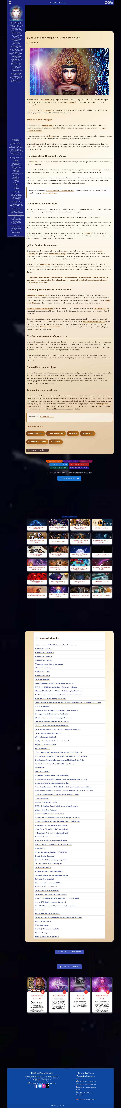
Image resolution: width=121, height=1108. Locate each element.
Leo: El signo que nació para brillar (36, 528)
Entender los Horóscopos (79, 464)
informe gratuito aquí (49, 193)
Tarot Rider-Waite (16, 218)
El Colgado (16, 176)
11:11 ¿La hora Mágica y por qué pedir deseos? (52, 725)
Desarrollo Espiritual (16, 35)
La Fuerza (16, 174)
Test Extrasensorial (16, 231)
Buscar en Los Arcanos (85, 1073)
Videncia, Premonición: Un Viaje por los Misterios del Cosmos (57, 794)
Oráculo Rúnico (16, 62)
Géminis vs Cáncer (101, 528)
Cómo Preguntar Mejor (58, 582)
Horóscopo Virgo (16, 200)
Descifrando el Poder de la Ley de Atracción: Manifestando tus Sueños (60, 760)
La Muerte (16, 177)
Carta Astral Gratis (16, 55)
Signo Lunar (16, 67)
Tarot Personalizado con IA (58, 528)
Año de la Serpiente (42, 706)
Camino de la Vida (16, 153)
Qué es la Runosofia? (42, 748)
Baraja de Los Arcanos (16, 157)
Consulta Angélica (16, 65)
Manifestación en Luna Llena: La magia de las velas (53, 718)
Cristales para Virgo (42, 675)
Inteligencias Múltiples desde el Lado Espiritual (52, 741)
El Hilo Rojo (39, 910)
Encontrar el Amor (16, 32)
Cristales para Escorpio (43, 660)
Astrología (16, 140)
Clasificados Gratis (16, 149)
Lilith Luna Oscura (16, 69)
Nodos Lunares (16, 72)
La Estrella (16, 183)
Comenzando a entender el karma (47, 837)
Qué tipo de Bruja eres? (16, 152)
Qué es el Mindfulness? (43, 921)
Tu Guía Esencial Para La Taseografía (48, 863)
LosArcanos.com (100, 308)
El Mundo (16, 188)
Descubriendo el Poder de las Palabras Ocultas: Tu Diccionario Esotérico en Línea (64, 790)
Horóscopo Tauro (16, 194)
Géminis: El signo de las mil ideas (80, 541)
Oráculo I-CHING (16, 63)
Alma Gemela (16, 211)
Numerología (16, 229)
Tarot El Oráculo (16, 26)
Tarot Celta (16, 36)
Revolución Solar (16, 56)
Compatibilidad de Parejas (16, 212)
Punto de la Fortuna (16, 70)
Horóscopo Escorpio (16, 203)
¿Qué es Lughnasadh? (43, 867)
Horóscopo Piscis (16, 208)
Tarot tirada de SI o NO (16, 49)
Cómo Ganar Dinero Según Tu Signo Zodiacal (51, 829)
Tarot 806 (16, 235)
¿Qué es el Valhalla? (42, 679)
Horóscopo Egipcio (16, 227)
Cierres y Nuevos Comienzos (36, 555)
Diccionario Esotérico (16, 145)
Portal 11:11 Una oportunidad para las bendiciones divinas (55, 906)
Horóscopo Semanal (16, 76)
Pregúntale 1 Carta (16, 24)
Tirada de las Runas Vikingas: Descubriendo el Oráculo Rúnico (57, 821)
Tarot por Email (79, 582)
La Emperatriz (16, 163)
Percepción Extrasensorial (44, 879)
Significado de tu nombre (16, 147)
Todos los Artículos (54, 461)
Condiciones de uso (45, 1079)
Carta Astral (56, 441)
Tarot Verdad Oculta (16, 38)
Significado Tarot (16, 139)
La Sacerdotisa (16, 162)
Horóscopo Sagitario (16, 204)
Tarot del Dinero (16, 41)
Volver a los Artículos (37, 450)
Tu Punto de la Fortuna (37, 441)
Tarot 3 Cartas (16, 45)
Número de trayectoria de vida (51, 326)
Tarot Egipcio (16, 221)
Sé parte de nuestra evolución (45, 744)
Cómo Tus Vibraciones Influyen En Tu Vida (50, 698)
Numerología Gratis (47, 416)
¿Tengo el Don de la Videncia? (46, 810)
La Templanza (16, 179)
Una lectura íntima (58, 541)
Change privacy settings (42, 1081)
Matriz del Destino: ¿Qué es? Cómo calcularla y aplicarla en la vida (59, 691)
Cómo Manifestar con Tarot (36, 541)
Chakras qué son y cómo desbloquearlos (49, 871)
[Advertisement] (16, 110)
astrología (49, 136)
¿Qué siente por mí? (16, 31)
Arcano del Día (87, 433)
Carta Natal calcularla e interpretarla (36, 568)
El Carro (16, 169)
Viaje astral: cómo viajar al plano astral (49, 664)
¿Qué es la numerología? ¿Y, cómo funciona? (51, 894)
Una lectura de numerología (37, 295)
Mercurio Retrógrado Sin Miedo (101, 568)
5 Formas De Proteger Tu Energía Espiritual (50, 860)
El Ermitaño (16, 171)
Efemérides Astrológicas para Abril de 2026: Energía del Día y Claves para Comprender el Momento (79, 568)
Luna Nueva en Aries (101, 555)
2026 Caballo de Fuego (36, 595)
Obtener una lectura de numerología (40, 308)
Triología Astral (16, 60)
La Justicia (16, 170)
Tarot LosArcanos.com (42, 1073)
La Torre (16, 181)
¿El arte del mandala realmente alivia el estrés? (52, 721)
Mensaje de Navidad (42, 771)
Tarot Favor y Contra (16, 46)
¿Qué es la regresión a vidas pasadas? (48, 733)
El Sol (16, 186)
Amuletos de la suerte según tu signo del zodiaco (52, 783)
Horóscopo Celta (16, 154)
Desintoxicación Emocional (44, 856)
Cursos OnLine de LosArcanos (46, 887)
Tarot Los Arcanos (58, 2)
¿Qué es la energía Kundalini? (46, 737)
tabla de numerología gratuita (94, 321)
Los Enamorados (16, 167)
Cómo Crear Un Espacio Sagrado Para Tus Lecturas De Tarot (57, 898)
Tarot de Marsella (16, 219)
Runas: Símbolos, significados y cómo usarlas (51, 852)
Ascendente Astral (16, 66)
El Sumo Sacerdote (16, 166)
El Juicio (16, 187)
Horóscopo (16, 191)
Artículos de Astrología (59, 464)
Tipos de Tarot (16, 79)
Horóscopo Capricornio (16, 205)
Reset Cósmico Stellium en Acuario (58, 595)
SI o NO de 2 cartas (16, 50)
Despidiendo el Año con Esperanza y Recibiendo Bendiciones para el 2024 (61, 779)
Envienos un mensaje (69, 478)
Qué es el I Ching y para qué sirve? (47, 913)
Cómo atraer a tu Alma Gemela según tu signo (51, 825)
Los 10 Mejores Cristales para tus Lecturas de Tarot (53, 844)
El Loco (16, 159)
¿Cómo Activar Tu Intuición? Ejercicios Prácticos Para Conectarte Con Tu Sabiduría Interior (68, 702)
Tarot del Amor (16, 28)
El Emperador (16, 164)
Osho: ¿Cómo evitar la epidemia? (47, 936)
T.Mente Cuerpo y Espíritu (16, 53)
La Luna (16, 184)
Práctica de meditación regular (46, 802)
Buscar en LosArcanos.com (69, 952)
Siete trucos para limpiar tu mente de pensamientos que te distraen (58, 917)
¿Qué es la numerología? (39, 119)
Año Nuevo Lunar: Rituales (36, 581)
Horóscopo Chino (16, 228)
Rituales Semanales (16, 82)
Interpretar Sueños (16, 146)
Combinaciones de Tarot (16, 77)
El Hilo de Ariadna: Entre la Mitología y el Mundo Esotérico (56, 806)
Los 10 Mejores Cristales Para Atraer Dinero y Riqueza (54, 764)
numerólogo (96, 169)
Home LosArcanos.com (69, 967)
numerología (71, 102)
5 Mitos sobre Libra (42, 798)
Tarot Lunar (16, 42)
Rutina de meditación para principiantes (49, 814)
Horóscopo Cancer (16, 197)
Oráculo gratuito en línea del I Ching (48, 883)
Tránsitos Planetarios (16, 58)
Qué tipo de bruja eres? (43, 933)
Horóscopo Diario (16, 73)
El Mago (16, 160)
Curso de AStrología (56, 433)
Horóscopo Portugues (16, 210)
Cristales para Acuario (101, 582)
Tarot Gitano (16, 52)
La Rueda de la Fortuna (16, 173)
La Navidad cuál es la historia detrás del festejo (51, 775)
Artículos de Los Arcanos (16, 150)
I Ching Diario (16, 74)
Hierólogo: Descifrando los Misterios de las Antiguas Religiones (57, 817)
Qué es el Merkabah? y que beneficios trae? (50, 902)
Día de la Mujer (41, 848)
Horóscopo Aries (16, 193)
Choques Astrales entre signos (58, 555)
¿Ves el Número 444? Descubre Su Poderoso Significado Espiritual (58, 752)
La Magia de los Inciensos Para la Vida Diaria (51, 714)
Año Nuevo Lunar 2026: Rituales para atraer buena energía (56, 645)
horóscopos (87, 280)
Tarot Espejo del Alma (16, 29)
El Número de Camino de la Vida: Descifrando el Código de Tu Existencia (61, 756)
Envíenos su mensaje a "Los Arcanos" (42, 1083)
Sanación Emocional (16, 34)
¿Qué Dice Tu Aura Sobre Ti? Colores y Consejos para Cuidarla (57, 729)
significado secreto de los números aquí (60, 190)
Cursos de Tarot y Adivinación (16, 223)
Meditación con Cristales (44, 668)
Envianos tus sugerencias (86, 1084)
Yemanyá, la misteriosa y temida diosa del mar (51, 875)
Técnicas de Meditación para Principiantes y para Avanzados (56, 710)
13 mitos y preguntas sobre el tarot (79, 528)
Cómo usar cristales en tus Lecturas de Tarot (51, 840)
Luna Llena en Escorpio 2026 (79, 555)
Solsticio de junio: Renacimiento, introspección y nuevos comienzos (58, 695)
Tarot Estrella (16, 43)
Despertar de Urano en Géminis (101, 541)
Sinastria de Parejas (16, 59)
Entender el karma (42, 925)
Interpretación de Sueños (79, 468)
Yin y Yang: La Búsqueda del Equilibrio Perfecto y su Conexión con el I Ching (62, 787)
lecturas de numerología (57, 253)
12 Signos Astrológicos (16, 214)
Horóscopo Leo (16, 198)
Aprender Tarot (16, 142)
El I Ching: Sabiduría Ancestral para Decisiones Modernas (56, 687)
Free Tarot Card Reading (86, 1099)
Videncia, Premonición (59, 468)
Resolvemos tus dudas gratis (58, 568)
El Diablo (16, 180)
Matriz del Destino (16, 80)
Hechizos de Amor (16, 232)
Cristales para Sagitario (101, 595)
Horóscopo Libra (16, 201)
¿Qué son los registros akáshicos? (47, 890)
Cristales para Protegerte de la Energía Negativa (52, 833)
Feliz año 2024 (40, 767)
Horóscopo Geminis (16, 195)
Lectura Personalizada (16, 22)
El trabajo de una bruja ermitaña (47, 929)
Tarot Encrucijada (16, 39)
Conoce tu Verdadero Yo (16, 25)
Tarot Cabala (16, 48)
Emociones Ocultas (16, 143)
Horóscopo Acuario (16, 207)
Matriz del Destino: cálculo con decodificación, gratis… (54, 683)
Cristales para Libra (42, 672)
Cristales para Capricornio (80, 595)
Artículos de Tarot (71, 461)
